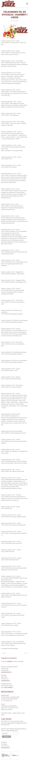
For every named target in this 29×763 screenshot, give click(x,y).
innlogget (9, 661)
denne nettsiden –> (9, 687)
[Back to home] (8, 3)
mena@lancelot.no (5, 680)
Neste (25, 653)
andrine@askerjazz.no (6, 672)
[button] (27, 3)
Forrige (4, 653)
